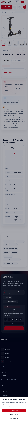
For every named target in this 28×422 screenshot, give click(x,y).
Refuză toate (14, 414)
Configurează (14, 418)
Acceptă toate (14, 410)
